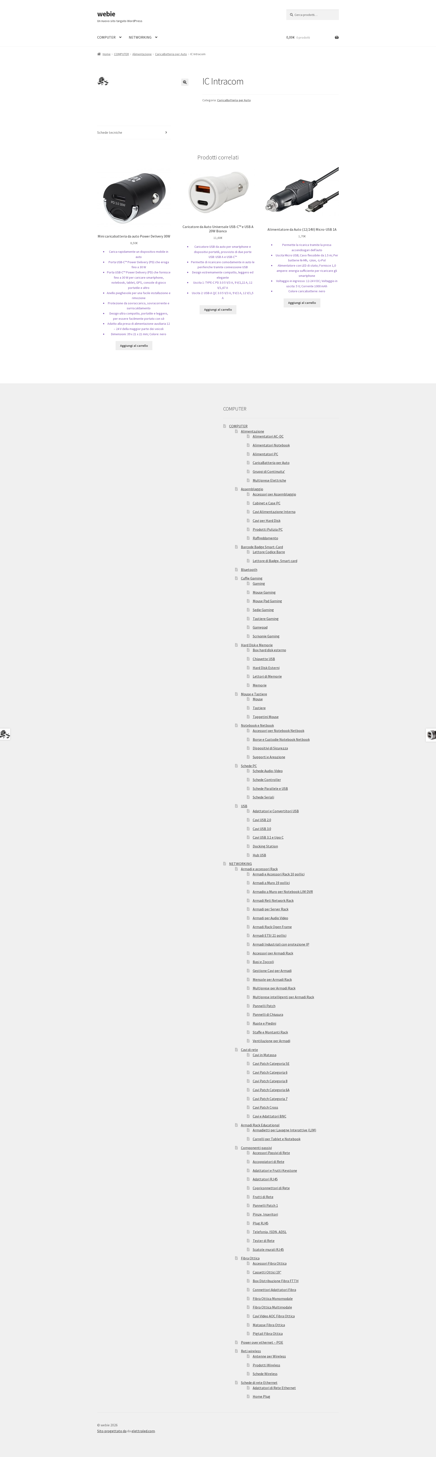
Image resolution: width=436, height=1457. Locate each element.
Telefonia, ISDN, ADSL (270, 1231)
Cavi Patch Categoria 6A (271, 1090)
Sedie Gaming (263, 609)
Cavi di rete (249, 1049)
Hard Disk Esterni (266, 667)
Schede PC (249, 765)
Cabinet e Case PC (266, 503)
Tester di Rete (264, 1240)
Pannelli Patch (264, 1006)
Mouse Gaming (264, 592)
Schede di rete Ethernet (259, 1382)
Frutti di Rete (263, 1196)
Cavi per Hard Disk (266, 520)
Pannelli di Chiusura (268, 1014)
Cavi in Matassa (264, 1055)
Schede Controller (267, 779)
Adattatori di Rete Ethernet (274, 1387)
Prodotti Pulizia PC (268, 529)
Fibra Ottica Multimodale (272, 1307)
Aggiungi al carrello (134, 346)
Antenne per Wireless (269, 1356)
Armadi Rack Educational (260, 1125)
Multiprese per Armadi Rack (274, 988)
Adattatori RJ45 (265, 1179)
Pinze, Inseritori (265, 1214)
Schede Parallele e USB (270, 788)
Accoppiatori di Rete (268, 1161)
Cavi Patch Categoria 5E (271, 1063)
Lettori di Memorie (267, 676)
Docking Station (265, 846)
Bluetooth (249, 569)
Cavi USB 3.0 (262, 828)
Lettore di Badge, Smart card (275, 560)
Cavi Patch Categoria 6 (270, 1072)
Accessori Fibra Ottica (270, 1263)
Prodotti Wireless (266, 1365)
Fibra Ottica (250, 1258)
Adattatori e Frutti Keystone (275, 1170)
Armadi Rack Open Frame (272, 926)
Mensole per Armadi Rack (272, 979)
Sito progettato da (111, 1431)
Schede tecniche (109, 132)
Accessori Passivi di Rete (271, 1152)
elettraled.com (143, 1431)
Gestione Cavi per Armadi (272, 970)
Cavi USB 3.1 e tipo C (268, 837)
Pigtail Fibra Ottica (268, 1333)
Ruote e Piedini (264, 1023)
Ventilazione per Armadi (271, 1040)
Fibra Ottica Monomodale (273, 1298)
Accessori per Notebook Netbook (278, 730)
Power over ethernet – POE (262, 1342)
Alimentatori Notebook (271, 445)
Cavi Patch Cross (265, 1107)
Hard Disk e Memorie (257, 645)
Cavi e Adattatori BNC (269, 1116)
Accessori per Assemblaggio (274, 494)
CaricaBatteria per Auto (171, 54)
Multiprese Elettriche (269, 480)
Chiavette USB (264, 659)
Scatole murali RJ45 (268, 1249)
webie (106, 13)
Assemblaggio (252, 489)
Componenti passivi (256, 1147)
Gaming (259, 583)
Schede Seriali (263, 797)
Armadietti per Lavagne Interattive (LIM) (284, 1130)
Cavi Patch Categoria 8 (270, 1081)
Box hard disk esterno (269, 650)
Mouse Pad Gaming (267, 601)
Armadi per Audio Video (270, 918)
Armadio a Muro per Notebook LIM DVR (283, 891)
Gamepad (260, 627)
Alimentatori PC (265, 454)
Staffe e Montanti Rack (270, 1032)
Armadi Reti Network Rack (273, 900)
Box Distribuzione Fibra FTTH (276, 1281)
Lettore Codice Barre (269, 552)
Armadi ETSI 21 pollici (269, 935)
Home (107, 54)
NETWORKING (140, 37)
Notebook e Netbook (257, 725)
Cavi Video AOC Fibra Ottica (274, 1316)
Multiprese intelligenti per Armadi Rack (283, 997)
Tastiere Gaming (266, 618)
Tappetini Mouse (266, 716)
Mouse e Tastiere (254, 694)
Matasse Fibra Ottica (269, 1325)
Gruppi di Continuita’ (269, 471)
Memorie (260, 685)
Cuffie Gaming (252, 578)
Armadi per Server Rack (270, 909)
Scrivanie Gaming (266, 636)
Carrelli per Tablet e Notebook (276, 1139)
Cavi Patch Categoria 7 (270, 1098)
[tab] (134, 132)
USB (244, 806)
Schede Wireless (265, 1373)
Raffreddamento (265, 538)
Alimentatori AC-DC (268, 436)
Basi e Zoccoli (263, 961)
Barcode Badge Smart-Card (262, 547)
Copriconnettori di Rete (271, 1188)
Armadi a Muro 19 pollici (271, 882)
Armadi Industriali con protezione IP (281, 944)
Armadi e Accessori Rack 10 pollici (279, 874)
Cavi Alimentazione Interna (274, 511)
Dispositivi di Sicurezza (270, 748)
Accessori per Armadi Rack (273, 953)
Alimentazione (142, 54)
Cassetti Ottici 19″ (267, 1272)
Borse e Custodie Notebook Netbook (281, 739)
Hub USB (259, 855)
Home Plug (261, 1396)
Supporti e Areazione (269, 757)
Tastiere (259, 708)
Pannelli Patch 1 (265, 1205)
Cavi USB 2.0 (262, 820)
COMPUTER (106, 37)
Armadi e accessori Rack (259, 869)
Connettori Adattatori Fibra (274, 1289)
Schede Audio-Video (268, 770)
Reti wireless (251, 1351)
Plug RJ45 (260, 1223)
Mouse (258, 699)
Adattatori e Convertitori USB (276, 811)
